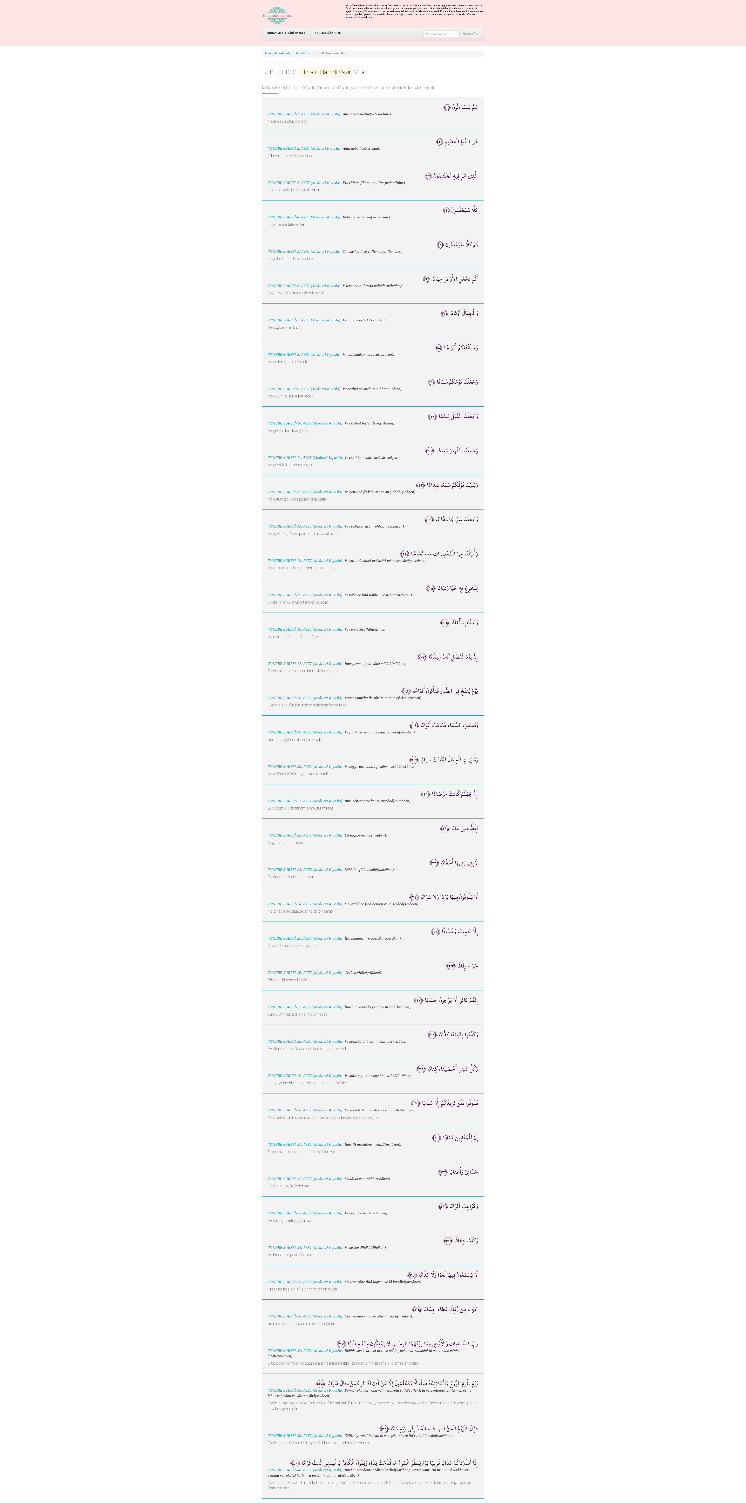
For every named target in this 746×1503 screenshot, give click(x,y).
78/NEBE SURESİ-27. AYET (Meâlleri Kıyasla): (306, 1007)
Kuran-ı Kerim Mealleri (278, 53)
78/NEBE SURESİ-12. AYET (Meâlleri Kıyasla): (306, 492)
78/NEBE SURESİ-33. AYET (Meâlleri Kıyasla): (306, 1213)
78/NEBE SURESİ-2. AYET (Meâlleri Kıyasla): (305, 148)
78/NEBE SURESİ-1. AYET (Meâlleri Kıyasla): (305, 114)
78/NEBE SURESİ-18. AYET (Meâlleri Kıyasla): (306, 698)
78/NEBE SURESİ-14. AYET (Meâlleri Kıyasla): (306, 561)
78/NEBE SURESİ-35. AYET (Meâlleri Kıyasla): (306, 1282)
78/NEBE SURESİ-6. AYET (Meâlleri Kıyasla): (305, 286)
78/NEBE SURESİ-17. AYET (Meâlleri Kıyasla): (306, 664)
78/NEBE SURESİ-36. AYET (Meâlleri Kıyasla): (306, 1316)
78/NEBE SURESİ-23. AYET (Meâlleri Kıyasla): (306, 870)
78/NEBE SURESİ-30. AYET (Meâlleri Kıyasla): (306, 1110)
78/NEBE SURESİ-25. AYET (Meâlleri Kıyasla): (306, 938)
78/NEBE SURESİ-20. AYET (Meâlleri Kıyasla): (306, 767)
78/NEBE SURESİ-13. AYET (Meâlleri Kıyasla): (306, 526)
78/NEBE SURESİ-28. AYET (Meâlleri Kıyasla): (306, 1041)
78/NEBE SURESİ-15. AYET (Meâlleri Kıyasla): (306, 595)
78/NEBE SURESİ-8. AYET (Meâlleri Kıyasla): (305, 354)
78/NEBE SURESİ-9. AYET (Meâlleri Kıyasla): (305, 389)
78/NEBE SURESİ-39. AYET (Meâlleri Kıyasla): (306, 1436)
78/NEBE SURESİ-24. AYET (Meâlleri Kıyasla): (306, 904)
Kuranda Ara (470, 33)
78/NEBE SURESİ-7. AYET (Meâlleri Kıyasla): (305, 320)
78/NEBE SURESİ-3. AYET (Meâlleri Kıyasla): (305, 183)
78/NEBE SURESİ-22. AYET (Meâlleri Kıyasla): (306, 835)
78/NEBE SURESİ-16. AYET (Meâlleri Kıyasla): (306, 629)
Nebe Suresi (303, 53)
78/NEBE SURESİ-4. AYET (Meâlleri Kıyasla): (305, 217)
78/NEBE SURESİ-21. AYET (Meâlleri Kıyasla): (306, 801)
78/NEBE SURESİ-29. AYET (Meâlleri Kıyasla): (306, 1076)
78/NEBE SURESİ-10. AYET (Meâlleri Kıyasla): (306, 423)
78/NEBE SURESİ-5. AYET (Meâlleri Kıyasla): (305, 251)
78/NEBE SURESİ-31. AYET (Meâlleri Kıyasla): (306, 1144)
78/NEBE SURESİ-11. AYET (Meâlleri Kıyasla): (305, 458)
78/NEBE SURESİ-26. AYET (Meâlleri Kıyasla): (306, 973)
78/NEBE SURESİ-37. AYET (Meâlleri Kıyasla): (306, 1351)
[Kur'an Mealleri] (277, 15)
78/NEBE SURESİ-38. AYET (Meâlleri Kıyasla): (306, 1390)
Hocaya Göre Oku (328, 33)
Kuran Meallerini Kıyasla (286, 33)
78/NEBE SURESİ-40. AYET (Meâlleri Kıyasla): (306, 1470)
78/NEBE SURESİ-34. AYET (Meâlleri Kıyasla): (306, 1247)
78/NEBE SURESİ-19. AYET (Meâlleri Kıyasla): (306, 732)
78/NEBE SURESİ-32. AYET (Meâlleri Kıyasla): (306, 1179)
